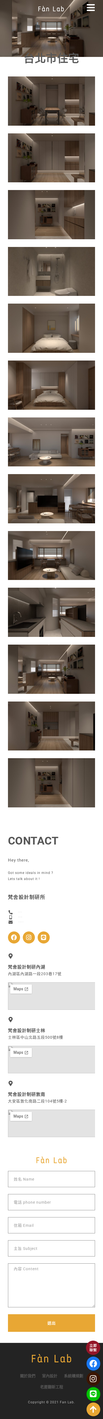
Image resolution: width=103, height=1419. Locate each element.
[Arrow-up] (93, 1409)
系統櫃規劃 (73, 1376)
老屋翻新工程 (51, 1387)
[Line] (44, 937)
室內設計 (49, 1376)
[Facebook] (14, 937)
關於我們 (27, 1376)
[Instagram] (29, 937)
